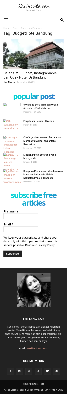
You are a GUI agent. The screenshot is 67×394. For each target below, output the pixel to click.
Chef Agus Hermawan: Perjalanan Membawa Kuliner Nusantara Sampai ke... (42, 141)
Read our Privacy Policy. (40, 245)
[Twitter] (47, 371)
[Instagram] (19, 371)
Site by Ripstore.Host (33, 383)
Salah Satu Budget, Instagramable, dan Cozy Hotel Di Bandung (30, 75)
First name (10, 211)
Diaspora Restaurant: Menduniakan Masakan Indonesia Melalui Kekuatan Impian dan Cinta (43, 174)
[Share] (38, 371)
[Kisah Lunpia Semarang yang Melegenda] (12, 162)
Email (8, 224)
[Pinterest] (28, 371)
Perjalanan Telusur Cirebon (38, 121)
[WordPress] (56, 371)
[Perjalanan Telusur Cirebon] (12, 125)
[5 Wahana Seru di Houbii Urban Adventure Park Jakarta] (12, 109)
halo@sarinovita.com (37, 348)
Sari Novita (9, 82)
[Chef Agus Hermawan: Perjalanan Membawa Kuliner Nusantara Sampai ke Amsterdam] (12, 146)
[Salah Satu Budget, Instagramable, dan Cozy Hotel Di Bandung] (33, 54)
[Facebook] (10, 371)
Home (6, 28)
